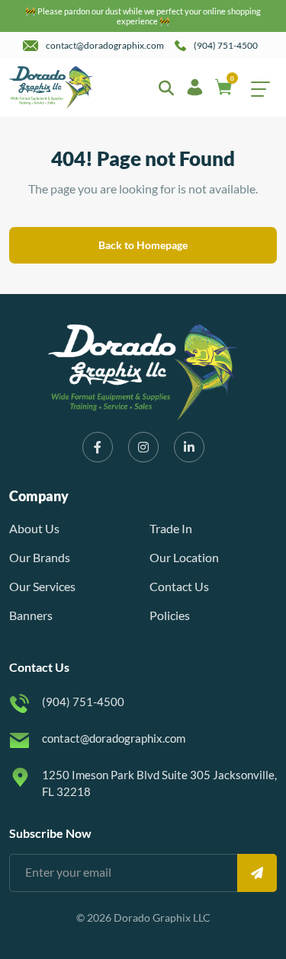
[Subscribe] (257, 873)
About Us (34, 528)
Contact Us (179, 586)
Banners (31, 615)
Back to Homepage (143, 244)
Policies (169, 615)
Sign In (196, 87)
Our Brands (39, 557)
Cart (232, 79)
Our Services (42, 586)
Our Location (184, 557)
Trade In (170, 528)
